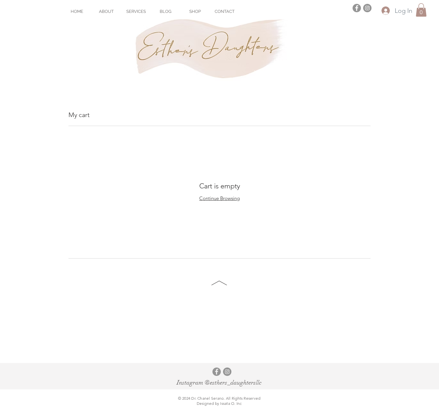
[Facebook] (357, 8)
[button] (421, 10)
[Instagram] (367, 8)
